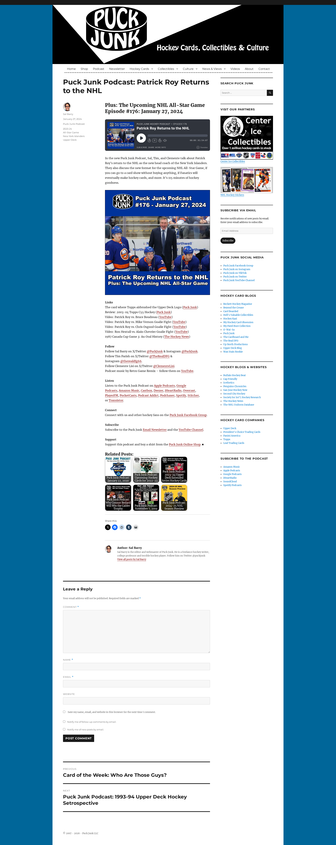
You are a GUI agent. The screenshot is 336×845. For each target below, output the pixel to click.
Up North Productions (235, 344)
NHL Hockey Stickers (232, 194)
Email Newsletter (155, 429)
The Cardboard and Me (235, 337)
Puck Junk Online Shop (185, 444)
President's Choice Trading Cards (241, 432)
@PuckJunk (155, 351)
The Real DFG (230, 340)
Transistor (116, 400)
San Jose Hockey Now (235, 390)
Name (68, 659)
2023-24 (67, 128)
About (249, 69)
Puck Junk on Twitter (235, 276)
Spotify (181, 395)
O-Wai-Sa (228, 329)
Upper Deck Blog (232, 348)
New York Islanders (74, 136)
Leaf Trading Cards (233, 443)
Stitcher (193, 395)
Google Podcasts (232, 474)
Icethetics (228, 382)
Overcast (189, 390)
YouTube (165, 317)
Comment (71, 606)
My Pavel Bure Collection (237, 326)
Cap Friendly (230, 379)
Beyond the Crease (233, 307)
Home (71, 69)
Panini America (231, 435)
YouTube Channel (191, 429)
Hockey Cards (139, 69)
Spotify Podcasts (232, 485)
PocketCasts (128, 395)
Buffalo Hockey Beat (234, 375)
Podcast (98, 69)
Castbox (146, 390)
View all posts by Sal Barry (131, 559)
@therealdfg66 (131, 361)
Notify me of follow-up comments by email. (91, 721)
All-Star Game (71, 132)
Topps (226, 439)
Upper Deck (70, 139)
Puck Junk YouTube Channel (239, 280)
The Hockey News (176, 336)
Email (68, 676)
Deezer (158, 390)
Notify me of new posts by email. (85, 729)
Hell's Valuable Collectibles (238, 315)
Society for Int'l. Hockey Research (242, 397)
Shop (84, 69)
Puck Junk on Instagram (236, 269)
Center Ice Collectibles (232, 161)
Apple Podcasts (164, 385)
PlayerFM (111, 395)
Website (69, 694)
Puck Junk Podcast (74, 123)
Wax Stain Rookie (233, 351)
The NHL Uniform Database (238, 404)
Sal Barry (68, 114)
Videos (235, 69)
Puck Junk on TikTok (235, 273)
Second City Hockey (234, 393)
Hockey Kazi (230, 318)
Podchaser (167, 395)
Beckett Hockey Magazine (237, 303)
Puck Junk (190, 307)
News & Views (212, 69)
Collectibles (166, 69)
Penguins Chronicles (234, 386)
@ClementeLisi (163, 366)
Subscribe (227, 240)
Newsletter (117, 69)
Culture (188, 69)
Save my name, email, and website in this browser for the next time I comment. (112, 712)
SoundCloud (230, 481)
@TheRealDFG (159, 356)
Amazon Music (129, 390)
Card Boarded (230, 311)
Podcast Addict (148, 395)
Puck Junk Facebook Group (188, 415)
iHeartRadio (173, 390)
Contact (264, 69)
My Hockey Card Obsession (238, 322)
